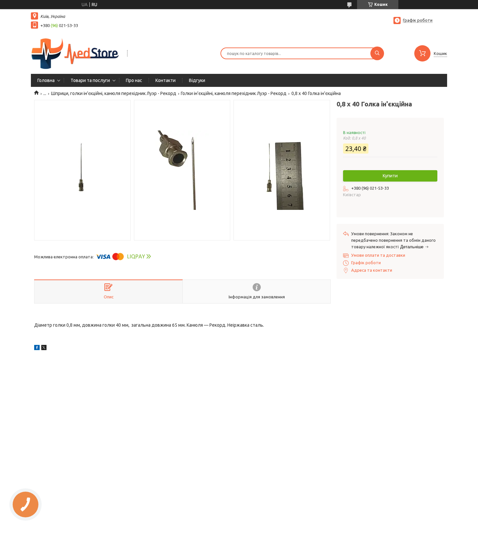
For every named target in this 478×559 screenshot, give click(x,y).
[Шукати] (377, 53)
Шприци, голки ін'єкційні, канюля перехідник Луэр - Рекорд (113, 93)
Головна (46, 80)
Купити (390, 175)
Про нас (134, 80)
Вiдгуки (197, 80)
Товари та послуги (90, 80)
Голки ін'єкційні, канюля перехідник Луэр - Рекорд (233, 93)
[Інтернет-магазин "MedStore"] (76, 52)
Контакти (165, 80)
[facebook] (37, 348)
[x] (43, 348)
